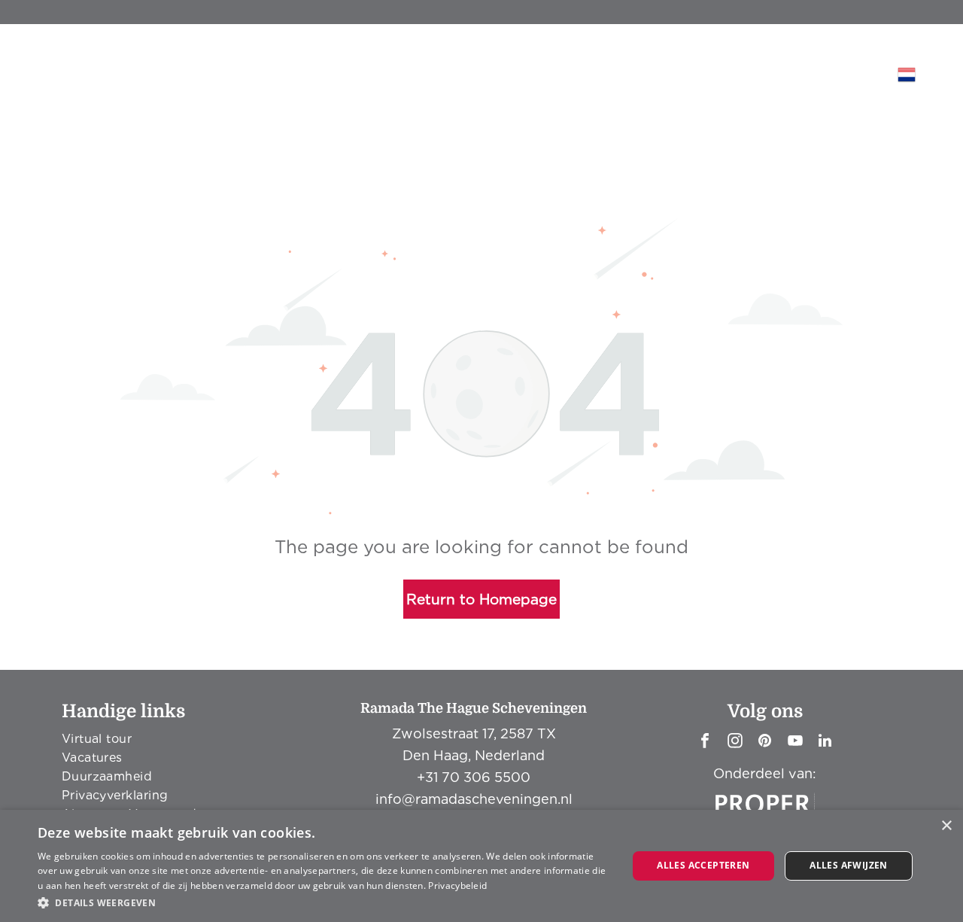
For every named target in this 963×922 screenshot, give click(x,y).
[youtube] (795, 742)
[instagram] (735, 742)
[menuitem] (261, 145)
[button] (324, 902)
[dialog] (481, 866)
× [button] (946, 826)
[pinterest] (765, 742)
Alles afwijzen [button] (849, 865)
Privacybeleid (457, 885)
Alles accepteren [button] (703, 865)
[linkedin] (825, 742)
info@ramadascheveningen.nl (474, 799)
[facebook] (705, 742)
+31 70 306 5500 (473, 777)
